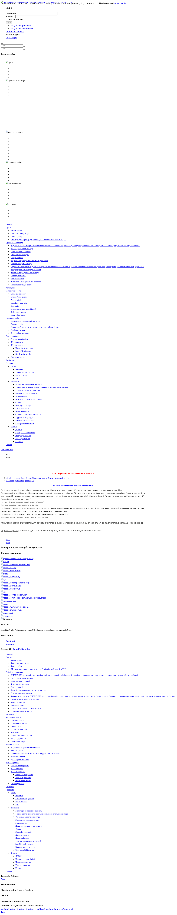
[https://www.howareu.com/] (15, 607)
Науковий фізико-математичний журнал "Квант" (22, 502)
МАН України (21, 801)
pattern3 (23, 909)
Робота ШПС (16, 144)
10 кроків (19, 868)
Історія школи (16, 68)
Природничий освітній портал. (14, 493)
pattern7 (59, 909)
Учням (13, 210)
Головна (9, 59)
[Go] (24, 46)
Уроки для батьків (22, 865)
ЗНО (17, 804)
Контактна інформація (20, 71)
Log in (9, 23)
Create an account (15, 31)
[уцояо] (4, 604)
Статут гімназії (17, 98)
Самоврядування (17, 198)
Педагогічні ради (18, 159)
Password (10, 16)
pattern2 (14, 909)
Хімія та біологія (22, 835)
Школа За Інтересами (24, 774)
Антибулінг (10, 129)
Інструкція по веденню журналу (28, 810)
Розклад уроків (17, 171)
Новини (9, 219)
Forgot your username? (22, 28)
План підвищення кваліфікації (23, 153)
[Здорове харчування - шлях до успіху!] (17, 558)
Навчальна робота (13, 165)
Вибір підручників (18, 156)
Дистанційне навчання (20, 180)
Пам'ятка (19, 795)
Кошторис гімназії (18, 117)
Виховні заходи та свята (25, 847)
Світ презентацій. (9, 514)
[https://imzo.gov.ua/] (11, 610)
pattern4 (32, 909)
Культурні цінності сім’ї (25, 859)
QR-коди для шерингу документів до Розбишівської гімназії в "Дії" (38, 77)
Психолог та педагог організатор (28, 826)
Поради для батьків (23, 862)
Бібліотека (10, 201)
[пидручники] (7, 616)
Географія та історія (23, 832)
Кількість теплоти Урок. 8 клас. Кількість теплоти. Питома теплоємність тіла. (37, 478)
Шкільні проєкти (18, 195)
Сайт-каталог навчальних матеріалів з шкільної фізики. (25, 508)
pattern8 (68, 909)
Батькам (14, 216)
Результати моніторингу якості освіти (26, 123)
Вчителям (15, 213)
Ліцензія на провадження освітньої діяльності (29, 102)
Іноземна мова (21, 822)
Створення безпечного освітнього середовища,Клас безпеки (35, 174)
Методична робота (13, 135)
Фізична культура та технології (28, 841)
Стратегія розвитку (18, 138)
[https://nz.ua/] (8, 567)
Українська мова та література (27, 816)
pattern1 (5, 909)
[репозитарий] (7, 613)
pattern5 (41, 909)
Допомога (10, 207)
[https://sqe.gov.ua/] (10, 588)
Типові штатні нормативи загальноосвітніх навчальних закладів (41, 813)
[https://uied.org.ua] (10, 570)
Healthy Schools (23, 780)
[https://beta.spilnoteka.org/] (15, 582)
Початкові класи (22, 838)
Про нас (9, 65)
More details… (120, 3)
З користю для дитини (24, 798)
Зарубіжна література (24, 844)
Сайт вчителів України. (11, 490)
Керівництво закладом (20, 95)
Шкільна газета (17, 192)
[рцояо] (4, 573)
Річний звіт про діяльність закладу (25, 114)
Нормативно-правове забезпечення (25, 168)
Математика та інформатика (27, 819)
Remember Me (16, 19)
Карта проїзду (16, 74)
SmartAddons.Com (22, 649)
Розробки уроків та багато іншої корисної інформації (24, 517)
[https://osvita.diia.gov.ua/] (14, 594)
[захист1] (5, 561)
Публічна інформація (14, 83)
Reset (3, 879)
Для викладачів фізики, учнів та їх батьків (19, 505)
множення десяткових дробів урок (20, 480)
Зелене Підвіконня (23, 777)
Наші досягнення (18, 177)
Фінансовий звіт (17, 120)
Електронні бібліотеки (24, 850)
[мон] (3, 591)
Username (11, 13)
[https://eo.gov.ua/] (10, 576)
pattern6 (50, 909)
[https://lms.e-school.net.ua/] (15, 564)
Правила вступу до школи (21, 126)
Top (3, 912)
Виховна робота (12, 186)
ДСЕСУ (18, 856)
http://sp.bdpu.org (10, 530)
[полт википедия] (8, 601)
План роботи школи (19, 141)
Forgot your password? (22, 25)
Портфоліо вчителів (19, 147)
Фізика (18, 829)
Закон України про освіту (21, 92)
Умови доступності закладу (22, 89)
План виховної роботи (20, 189)
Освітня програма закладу (21, 105)
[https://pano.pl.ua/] (11, 585)
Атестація (15, 150)
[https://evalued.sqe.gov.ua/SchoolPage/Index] (23, 597)
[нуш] (3, 579)
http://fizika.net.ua (10, 523)
